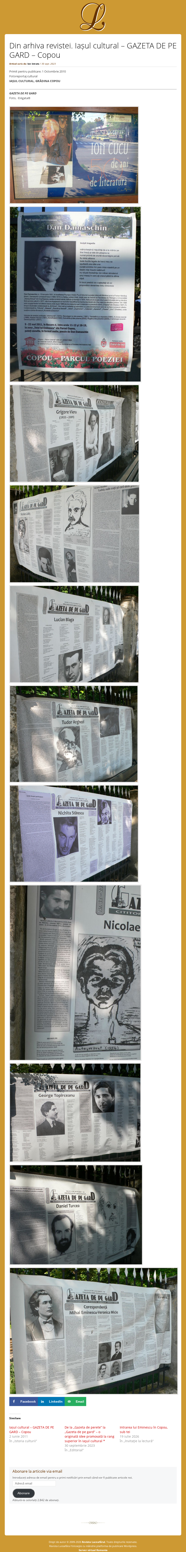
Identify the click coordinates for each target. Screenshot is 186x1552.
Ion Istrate (33, 63)
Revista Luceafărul (93, 1542)
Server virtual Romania (93, 1550)
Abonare (23, 1493)
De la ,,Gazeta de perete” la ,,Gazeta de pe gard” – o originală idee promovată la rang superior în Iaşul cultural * (89, 1434)
